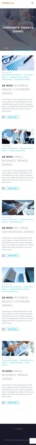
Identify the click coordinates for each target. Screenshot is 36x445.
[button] (3, 117)
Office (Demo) (7, 79)
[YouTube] (21, 429)
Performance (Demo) (22, 79)
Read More (12, 117)
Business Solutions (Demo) (12, 75)
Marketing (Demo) (16, 222)
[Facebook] (14, 429)
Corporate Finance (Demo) (19, 77)
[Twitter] (17, 429)
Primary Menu (32, 2)
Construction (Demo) (10, 148)
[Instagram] (19, 429)
